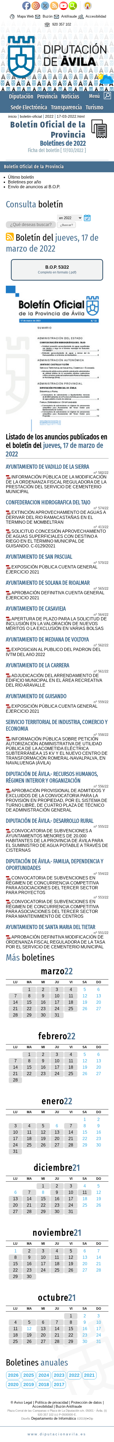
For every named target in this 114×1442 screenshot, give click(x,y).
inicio (12, 116)
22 (29, 1008)
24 (57, 1008)
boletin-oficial (31, 116)
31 (57, 1015)
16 (43, 1002)
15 (29, 1002)
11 (71, 996)
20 (57, 1138)
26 (43, 1145)
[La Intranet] (87, 6)
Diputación (21, 96)
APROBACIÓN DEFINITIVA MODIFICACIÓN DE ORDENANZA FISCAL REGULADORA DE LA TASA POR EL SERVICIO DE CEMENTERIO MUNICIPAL (55, 942)
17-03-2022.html (71, 116)
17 (57, 1002)
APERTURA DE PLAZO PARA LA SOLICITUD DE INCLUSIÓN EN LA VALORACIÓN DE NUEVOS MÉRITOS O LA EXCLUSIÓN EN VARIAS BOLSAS (56, 624)
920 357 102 (61, 24)
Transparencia (66, 107)
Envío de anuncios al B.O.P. (34, 187)
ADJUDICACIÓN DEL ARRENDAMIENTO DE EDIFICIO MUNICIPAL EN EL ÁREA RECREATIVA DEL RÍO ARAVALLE (54, 680)
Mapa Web (25, 16)
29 (29, 1015)
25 (70, 1008)
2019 (28, 1384)
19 (43, 1138)
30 (43, 1015)
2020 (13, 1384)
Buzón (47, 16)
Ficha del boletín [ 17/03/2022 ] (57, 150)
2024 (43, 1375)
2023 (59, 1375)
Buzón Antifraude (69, 1406)
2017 (59, 1384)
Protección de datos (86, 1402)
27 (57, 1145)
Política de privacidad (51, 1402)
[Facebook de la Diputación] (26, 6)
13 (57, 1132)
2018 (43, 1384)
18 (70, 1002)
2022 (49, 116)
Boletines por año (24, 182)
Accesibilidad (95, 16)
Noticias (70, 96)
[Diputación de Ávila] (57, 82)
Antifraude (68, 16)
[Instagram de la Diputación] (35, 6)
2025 (28, 1375)
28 (15, 1015)
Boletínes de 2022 (63, 143)
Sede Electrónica (29, 107)
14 (15, 1002)
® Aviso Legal (22, 1402)
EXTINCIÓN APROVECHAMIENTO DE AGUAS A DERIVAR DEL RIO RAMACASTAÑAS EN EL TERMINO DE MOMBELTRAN (56, 517)
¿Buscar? (66, 225)
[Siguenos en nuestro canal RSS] (54, 6)
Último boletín (21, 177)
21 (15, 1008)
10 (57, 996)
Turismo (94, 107)
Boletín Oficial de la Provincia (34, 167)
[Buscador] (72, 6)
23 (43, 1008)
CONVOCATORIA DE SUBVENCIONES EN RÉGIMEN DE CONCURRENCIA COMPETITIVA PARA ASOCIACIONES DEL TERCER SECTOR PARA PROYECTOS (52, 885)
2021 (89, 1375)
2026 (13, 1375)
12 (43, 1132)
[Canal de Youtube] (63, 6)
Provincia (47, 96)
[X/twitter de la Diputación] (45, 6)
